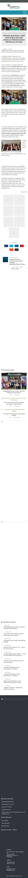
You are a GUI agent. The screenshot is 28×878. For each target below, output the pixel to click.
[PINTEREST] (22, 246)
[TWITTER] (11, 246)
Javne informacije (5, 823)
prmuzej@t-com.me (11, 869)
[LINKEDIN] (17, 246)
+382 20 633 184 (10, 862)
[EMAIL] (17, 249)
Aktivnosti (4, 33)
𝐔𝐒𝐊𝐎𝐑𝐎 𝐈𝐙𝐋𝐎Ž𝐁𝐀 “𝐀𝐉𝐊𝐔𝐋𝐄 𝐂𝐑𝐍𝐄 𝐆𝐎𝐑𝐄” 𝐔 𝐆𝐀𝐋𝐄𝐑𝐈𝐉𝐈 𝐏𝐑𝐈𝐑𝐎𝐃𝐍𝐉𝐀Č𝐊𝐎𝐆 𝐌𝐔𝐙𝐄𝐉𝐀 (17, 261)
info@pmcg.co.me (11, 870)
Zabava (24, 33)
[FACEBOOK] (6, 246)
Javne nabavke (4, 820)
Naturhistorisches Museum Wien (15, 61)
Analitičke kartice (5, 825)
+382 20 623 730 (10, 863)
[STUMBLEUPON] (11, 249)
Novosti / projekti (18, 33)
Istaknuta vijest (10, 33)
